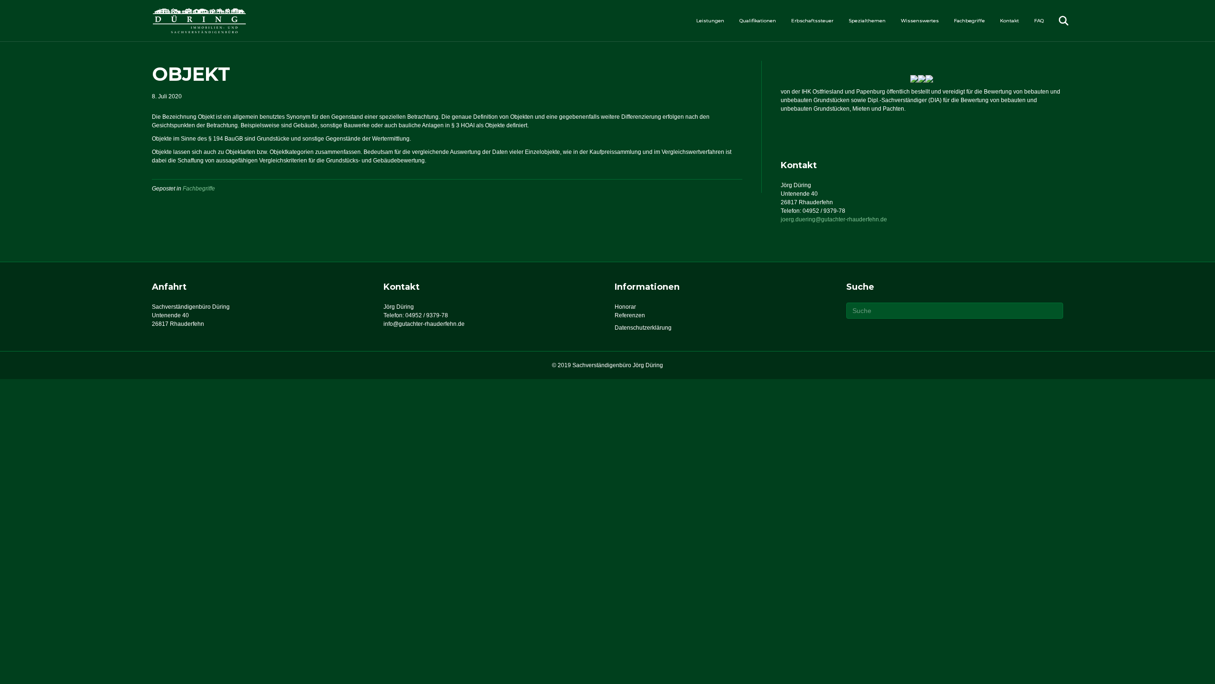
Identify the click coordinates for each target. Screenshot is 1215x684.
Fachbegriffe (969, 21)
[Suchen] (1057, 21)
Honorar (625, 307)
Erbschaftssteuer (812, 21)
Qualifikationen (757, 21)
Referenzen (630, 315)
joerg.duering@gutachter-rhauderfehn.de (834, 219)
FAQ (1039, 21)
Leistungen (710, 21)
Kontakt (1009, 21)
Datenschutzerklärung (643, 327)
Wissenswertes (920, 21)
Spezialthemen (867, 21)
